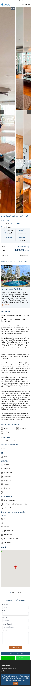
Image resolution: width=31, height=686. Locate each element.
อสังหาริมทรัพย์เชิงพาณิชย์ (8, 668)
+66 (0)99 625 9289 (24, 0)
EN (23, 5)
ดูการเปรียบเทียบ (23, 261)
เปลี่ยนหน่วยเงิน (24, 247)
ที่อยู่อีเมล (4, 617)
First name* (5, 604)
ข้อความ (4, 631)
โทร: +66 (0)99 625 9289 (16, 653)
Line (9, 658)
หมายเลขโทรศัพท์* (7, 624)
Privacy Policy (21, 680)
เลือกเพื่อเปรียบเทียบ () (9, 261)
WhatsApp (24, 658)
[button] (29, 112)
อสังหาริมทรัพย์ (5, 665)
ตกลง (15, 683)
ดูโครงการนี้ (5, 305)
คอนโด (3, 671)
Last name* (5, 611)
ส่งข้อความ (15, 648)
